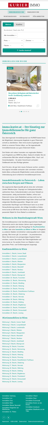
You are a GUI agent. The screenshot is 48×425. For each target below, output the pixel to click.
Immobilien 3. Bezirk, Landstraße (14, 259)
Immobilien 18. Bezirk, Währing (13, 299)
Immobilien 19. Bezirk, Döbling (13, 302)
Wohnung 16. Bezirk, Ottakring (13, 363)
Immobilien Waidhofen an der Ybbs (35, 410)
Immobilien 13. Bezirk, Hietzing (13, 286)
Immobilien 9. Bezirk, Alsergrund (13, 275)
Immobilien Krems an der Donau (34, 403)
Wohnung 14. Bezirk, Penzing (12, 357)
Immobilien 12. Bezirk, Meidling (13, 283)
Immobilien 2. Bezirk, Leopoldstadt (14, 256)
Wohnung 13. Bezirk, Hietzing (12, 354)
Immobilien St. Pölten (9, 412)
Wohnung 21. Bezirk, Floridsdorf (13, 376)
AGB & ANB (14, 421)
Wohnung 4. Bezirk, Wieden (12, 330)
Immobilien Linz (7, 398)
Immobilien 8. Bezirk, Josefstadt (13, 272)
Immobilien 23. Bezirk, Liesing (12, 313)
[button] (9, 84)
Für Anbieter (38, 16)
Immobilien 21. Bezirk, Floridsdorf (14, 307)
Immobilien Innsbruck (33, 407)
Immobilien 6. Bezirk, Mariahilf (12, 267)
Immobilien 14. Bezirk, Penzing (13, 288)
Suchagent (25, 16)
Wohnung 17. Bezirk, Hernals (12, 365)
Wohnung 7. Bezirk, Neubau (12, 338)
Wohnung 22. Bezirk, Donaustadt (14, 379)
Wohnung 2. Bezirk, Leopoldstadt (14, 325)
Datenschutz (23, 421)
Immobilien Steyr (31, 398)
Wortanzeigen (10, 16)
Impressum (5, 421)
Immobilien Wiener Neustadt (11, 405)
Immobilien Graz (7, 400)
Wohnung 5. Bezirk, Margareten (13, 333)
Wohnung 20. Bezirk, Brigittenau (13, 373)
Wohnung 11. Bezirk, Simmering (13, 349)
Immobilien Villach (32, 396)
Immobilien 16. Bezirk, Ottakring (13, 294)
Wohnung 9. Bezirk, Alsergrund (13, 344)
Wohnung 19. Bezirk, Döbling (12, 371)
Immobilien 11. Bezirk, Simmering (14, 280)
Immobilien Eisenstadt (33, 400)
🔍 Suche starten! (24, 50)
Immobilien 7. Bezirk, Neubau (12, 269)
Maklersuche (33, 12)
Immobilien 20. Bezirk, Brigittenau (14, 305)
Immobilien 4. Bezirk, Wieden (12, 261)
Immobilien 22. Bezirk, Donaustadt (14, 310)
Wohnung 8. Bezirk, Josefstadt (13, 341)
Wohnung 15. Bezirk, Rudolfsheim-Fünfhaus (17, 360)
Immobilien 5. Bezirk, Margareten (14, 264)
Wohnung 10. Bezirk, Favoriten (13, 346)
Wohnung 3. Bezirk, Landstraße (13, 327)
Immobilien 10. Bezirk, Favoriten (13, 278)
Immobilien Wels (7, 403)
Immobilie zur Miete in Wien (26, 229)
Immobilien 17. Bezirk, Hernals (13, 297)
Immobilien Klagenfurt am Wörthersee (10, 408)
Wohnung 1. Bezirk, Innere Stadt (13, 322)
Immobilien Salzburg (8, 396)
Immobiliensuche (16, 12)
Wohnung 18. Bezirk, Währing (12, 368)
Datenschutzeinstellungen (36, 421)
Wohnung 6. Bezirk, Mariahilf (12, 335)
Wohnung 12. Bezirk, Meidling (12, 352)
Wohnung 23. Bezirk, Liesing (12, 381)
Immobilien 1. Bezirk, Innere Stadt (14, 253)
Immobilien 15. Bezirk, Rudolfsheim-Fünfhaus (18, 291)
